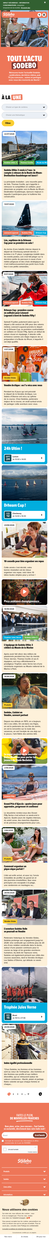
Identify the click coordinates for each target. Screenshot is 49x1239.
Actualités (12, 19)
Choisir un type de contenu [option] (17, 107)
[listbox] (24, 107)
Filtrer (8, 123)
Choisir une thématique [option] (15, 115)
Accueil (5, 19)
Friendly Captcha (32, 1151)
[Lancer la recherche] (39, 15)
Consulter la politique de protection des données (17, 1229)
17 (28, 1094)
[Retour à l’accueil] (24, 1161)
